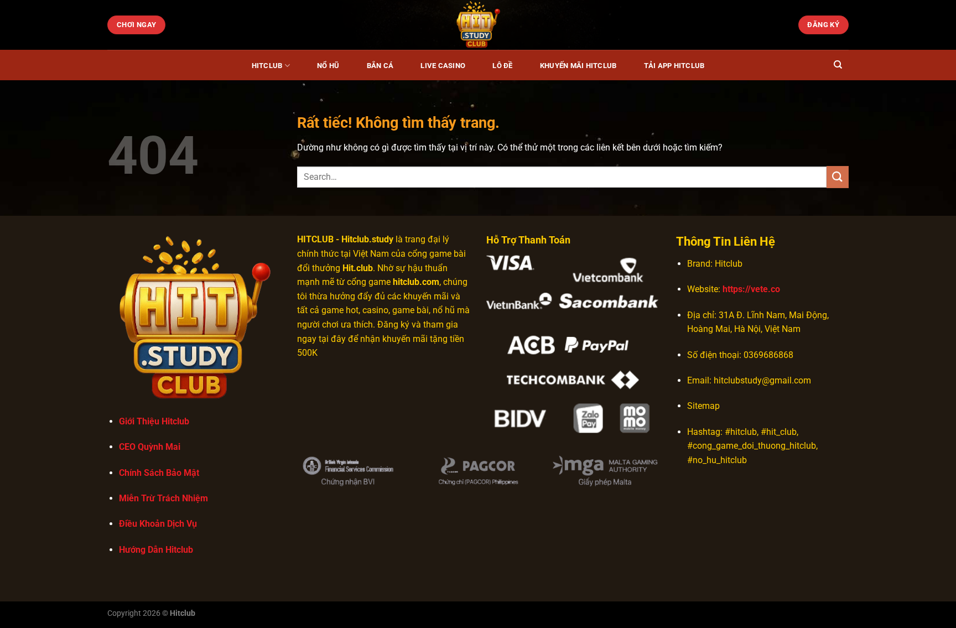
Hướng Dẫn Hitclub (156, 549)
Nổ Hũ (328, 65)
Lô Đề (502, 65)
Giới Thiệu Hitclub (154, 421)
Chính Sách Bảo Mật (159, 473)
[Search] (838, 65)
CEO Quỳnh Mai (149, 447)
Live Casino (442, 65)
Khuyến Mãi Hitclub (578, 65)
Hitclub (267, 65)
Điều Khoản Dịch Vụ (158, 523)
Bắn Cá (380, 65)
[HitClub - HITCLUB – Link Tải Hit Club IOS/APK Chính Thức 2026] (478, 25)
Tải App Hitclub (674, 65)
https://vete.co (751, 289)
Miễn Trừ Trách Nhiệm (163, 498)
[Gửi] (838, 177)
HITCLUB (315, 239)
